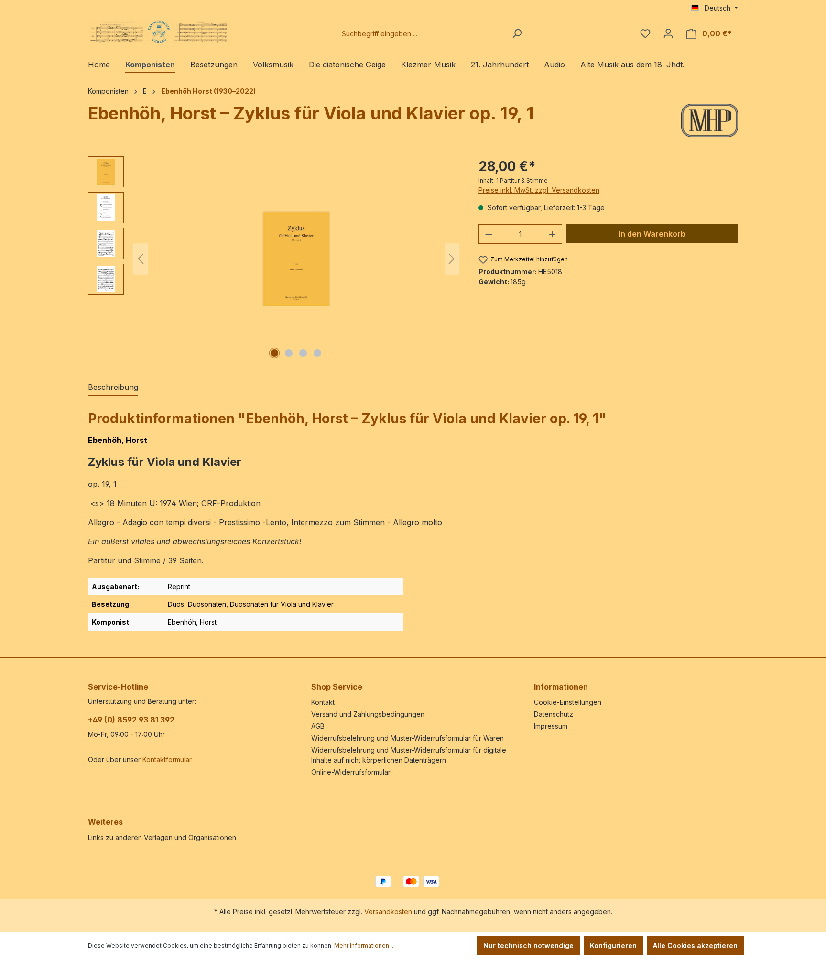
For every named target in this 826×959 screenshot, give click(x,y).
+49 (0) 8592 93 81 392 (131, 719)
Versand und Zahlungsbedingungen (367, 714)
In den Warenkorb (652, 233)
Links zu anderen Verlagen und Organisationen (162, 837)
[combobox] (421, 33)
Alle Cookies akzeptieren (695, 945)
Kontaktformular (166, 759)
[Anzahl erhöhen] (553, 234)
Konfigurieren (613, 945)
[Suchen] (517, 33)
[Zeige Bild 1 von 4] (274, 353)
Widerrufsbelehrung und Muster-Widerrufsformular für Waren (407, 738)
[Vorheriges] (140, 258)
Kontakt (323, 702)
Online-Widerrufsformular (351, 772)
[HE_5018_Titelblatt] (296, 259)
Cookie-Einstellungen (567, 702)
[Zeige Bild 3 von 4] (303, 353)
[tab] (113, 387)
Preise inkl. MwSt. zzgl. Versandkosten (538, 190)
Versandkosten (388, 911)
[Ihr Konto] (668, 33)
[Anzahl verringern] (488, 234)
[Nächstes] (452, 258)
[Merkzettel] (645, 33)
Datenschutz (553, 714)
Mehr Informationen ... (364, 945)
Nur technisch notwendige (528, 945)
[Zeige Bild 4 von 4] (317, 353)
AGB (318, 726)
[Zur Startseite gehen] (159, 31)
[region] (273, 259)
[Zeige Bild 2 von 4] (289, 353)
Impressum (550, 726)
